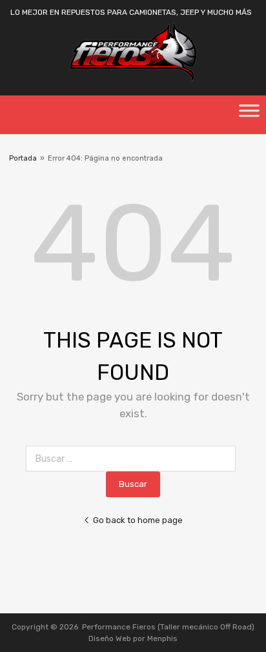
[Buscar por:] (133, 458)
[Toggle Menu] (249, 114)
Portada (23, 158)
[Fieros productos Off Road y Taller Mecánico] (133, 78)
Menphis (162, 638)
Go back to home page (138, 520)
